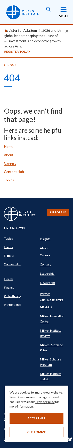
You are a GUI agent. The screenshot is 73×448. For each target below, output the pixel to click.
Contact (45, 264)
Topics (9, 180)
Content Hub (14, 171)
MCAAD (46, 307)
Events (8, 247)
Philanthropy (12, 296)
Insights (45, 239)
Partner (45, 293)
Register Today (17, 51)
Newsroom (47, 282)
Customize (36, 432)
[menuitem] (20, 238)
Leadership (47, 273)
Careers (10, 163)
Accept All (36, 418)
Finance (9, 287)
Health (8, 279)
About (8, 155)
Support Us (58, 212)
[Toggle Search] (48, 9)
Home (11, 65)
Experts (9, 255)
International (12, 304)
